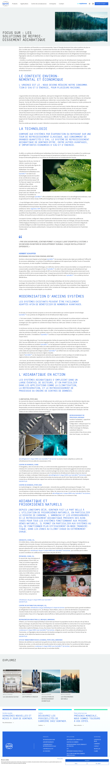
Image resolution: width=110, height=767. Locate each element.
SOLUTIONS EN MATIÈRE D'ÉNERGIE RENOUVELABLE (76, 754)
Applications (24, 4)
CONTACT (96, 746)
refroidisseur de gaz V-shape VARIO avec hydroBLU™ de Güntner (50, 550)
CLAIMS (96, 751)
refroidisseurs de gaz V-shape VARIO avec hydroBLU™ (35, 600)
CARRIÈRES (97, 744)
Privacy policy (60, 758)
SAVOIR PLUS (23, 481)
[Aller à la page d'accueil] (6, 3)
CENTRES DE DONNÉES (72, 742)
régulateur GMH (35, 209)
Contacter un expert (101, 4)
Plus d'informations (7, 723)
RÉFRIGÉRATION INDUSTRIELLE (75, 751)
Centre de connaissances (38, 4)
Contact (61, 4)
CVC (68, 748)
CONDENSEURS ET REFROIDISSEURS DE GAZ (49, 745)
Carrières (40, 725)
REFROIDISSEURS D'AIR (49, 739)
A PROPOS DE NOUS (97, 740)
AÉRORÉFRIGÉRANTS (48, 742)
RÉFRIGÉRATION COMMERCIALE (75, 739)
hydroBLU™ (22, 174)
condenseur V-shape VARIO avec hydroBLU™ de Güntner (52, 646)
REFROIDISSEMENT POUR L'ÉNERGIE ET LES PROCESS (77, 745)
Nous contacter (78, 725)
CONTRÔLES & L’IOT (48, 748)
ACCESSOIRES (46, 751)
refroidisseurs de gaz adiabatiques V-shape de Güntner (48, 608)
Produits (14, 4)
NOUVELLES (97, 748)
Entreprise (52, 4)
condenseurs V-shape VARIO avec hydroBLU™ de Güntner (36, 630)
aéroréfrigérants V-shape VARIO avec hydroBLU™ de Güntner (38, 459)
